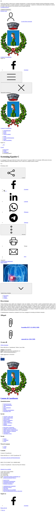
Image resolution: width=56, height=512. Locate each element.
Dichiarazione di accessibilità (9, 489)
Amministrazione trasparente (9, 486)
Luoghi (4, 446)
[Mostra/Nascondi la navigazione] (11, 77)
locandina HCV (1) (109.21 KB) (30, 327)
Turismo (5, 424)
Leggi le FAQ (6, 480)
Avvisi (4, 441)
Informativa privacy (7, 487)
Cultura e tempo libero (8, 417)
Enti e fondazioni (7, 407)
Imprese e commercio (7, 420)
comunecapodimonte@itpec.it (9, 477)
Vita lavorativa (6, 419)
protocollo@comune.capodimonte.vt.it (12, 476)
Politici (4, 408)
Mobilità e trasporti (7, 425)
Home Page (5, 149)
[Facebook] (3, 145)
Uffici (4, 406)
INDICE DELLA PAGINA (6, 293)
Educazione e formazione (8, 427)
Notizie (4, 438)
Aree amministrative (7, 405)
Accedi (2, 147)
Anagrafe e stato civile (8, 416)
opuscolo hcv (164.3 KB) (28, 339)
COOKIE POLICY (5, 7)
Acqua (4, 139)
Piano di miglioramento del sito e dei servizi (12, 491)
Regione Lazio (4, 11)
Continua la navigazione (6, 9)
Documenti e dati (7, 411)
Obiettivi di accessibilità (6, 469)
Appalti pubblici (6, 421)
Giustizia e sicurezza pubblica (9, 428)
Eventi (4, 447)
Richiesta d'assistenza (7, 483)
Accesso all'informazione (8, 137)
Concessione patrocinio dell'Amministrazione (10, 457)
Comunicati (5, 152)
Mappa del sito (4, 508)
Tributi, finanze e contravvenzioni (10, 430)
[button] (7, 130)
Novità (4, 150)
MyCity (3, 510)
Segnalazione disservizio (8, 482)
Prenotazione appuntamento (9, 481)
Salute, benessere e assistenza (9, 431)
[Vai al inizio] (1, 357)
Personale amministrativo (8, 410)
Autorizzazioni (6, 432)
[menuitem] (15, 189)
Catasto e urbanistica (7, 422)
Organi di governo (7, 404)
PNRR (4, 136)
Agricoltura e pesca (7, 433)
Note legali (5, 488)
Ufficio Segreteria (4, 345)
